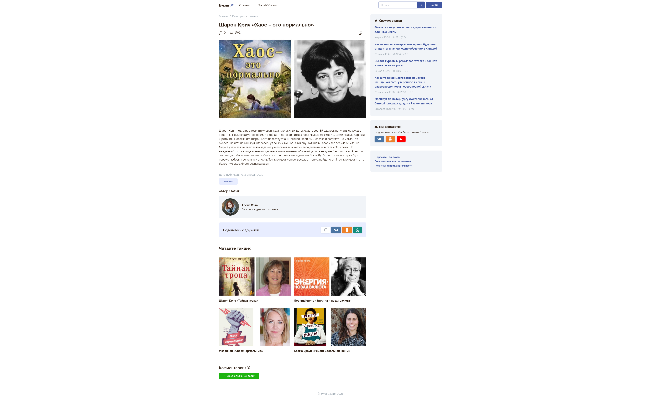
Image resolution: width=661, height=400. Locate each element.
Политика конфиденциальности (393, 165)
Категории (238, 16)
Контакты (394, 156)
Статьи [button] (244, 5)
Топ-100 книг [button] (268, 5)
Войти (434, 5)
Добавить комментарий (241, 375)
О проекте (381, 156)
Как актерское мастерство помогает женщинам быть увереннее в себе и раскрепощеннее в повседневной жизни (403, 82)
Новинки (253, 16)
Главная (223, 16)
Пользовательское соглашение (393, 161)
